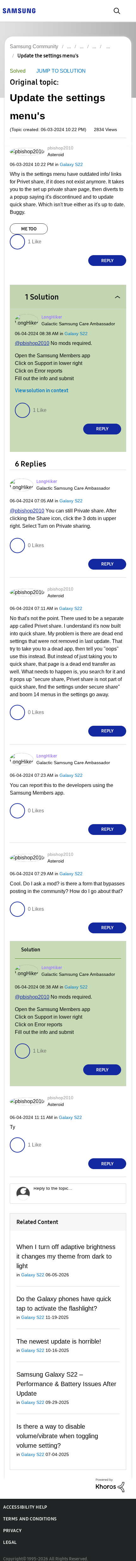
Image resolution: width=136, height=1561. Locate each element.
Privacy (12, 1524)
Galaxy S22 (67, 165)
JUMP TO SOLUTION (59, 71)
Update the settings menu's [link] (47, 56)
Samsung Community (34, 46)
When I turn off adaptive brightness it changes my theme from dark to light (65, 1257)
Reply (107, 261)
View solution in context (41, 391)
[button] (115, 150)
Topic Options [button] (114, 63)
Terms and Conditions (30, 1512)
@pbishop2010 (31, 344)
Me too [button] (29, 229)
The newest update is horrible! (59, 1343)
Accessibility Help (25, 1500)
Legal (10, 1535)
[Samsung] (19, 10)
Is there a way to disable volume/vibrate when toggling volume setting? (58, 1429)
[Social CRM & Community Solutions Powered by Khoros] (110, 1478)
